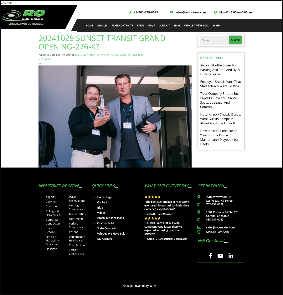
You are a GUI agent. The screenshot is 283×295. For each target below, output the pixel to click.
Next (42, 63)
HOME (89, 25)
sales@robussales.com (190, 12)
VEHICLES (102, 25)
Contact (102, 202)
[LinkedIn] (231, 256)
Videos (101, 213)
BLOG (177, 25)
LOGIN (216, 25)
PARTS (141, 25)
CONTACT (164, 25)
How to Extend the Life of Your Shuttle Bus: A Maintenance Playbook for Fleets (219, 137)
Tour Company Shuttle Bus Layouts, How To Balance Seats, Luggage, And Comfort (219, 100)
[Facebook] (210, 256)
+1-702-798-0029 (146, 12)
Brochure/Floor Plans (110, 218)
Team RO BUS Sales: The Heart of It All (124, 54)
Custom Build (105, 223)
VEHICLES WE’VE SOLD (196, 25)
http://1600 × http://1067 (88, 54)
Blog (100, 207)
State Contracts (107, 228)
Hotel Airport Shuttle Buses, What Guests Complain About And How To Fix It (220, 118)
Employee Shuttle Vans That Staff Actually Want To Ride (220, 84)
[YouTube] (220, 256)
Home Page (104, 197)
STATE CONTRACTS (122, 25)
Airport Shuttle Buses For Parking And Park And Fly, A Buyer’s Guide (220, 69)
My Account (104, 239)
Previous (45, 59)
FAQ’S (151, 25)
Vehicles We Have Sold (111, 233)
